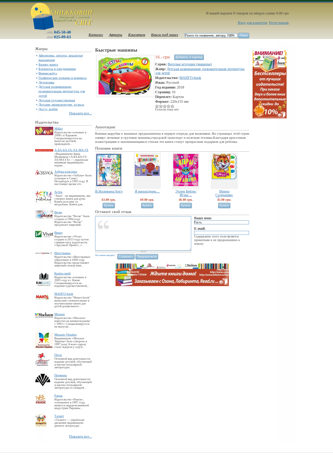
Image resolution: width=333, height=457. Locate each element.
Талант (59, 416)
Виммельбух (48, 73)
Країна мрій (62, 273)
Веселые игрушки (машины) (190, 64)
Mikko (58, 128)
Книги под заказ (164, 35)
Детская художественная (57, 100)
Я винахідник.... (147, 191)
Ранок (58, 395)
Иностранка (62, 253)
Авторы (115, 35)
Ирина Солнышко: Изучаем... (224, 194)
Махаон (59, 314)
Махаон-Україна (65, 334)
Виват (58, 232)
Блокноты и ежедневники (57, 69)
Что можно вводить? (105, 255)
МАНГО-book (63, 294)
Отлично (169, 106)
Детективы (46, 82)
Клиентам (136, 35)
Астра (58, 192)
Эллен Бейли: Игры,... (185, 193)
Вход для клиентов (252, 23)
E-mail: (199, 228)
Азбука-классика (65, 171)
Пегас (58, 355)
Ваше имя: (203, 218)
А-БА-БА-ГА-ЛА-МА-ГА (71, 150)
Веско (58, 212)
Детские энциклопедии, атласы (61, 104)
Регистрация (278, 23)
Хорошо (165, 106)
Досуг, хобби (48, 109)
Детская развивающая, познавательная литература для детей (62, 91)
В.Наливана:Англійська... (115, 191)
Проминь (60, 375)
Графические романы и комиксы (63, 78)
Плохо (157, 106)
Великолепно (172, 106)
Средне (161, 106)
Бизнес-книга (48, 64)
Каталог (96, 35)
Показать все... (80, 113)
